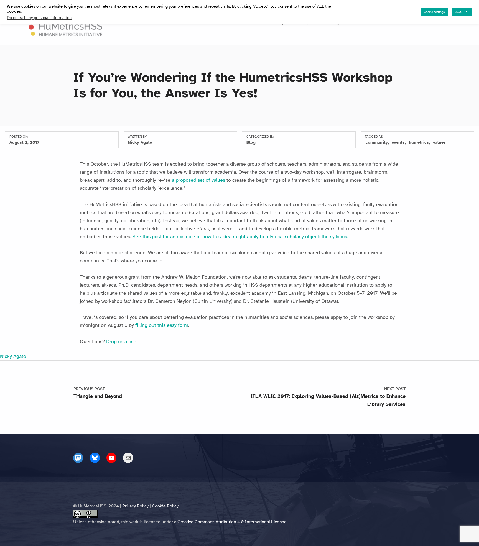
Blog (334, 22)
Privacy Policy (135, 506)
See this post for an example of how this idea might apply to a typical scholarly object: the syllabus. (240, 237)
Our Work (173, 22)
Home (126, 22)
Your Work (204, 22)
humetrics (419, 142)
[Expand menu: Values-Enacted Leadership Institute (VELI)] (323, 22)
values (439, 142)
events (398, 142)
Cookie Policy (165, 506)
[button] (348, 21)
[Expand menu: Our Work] (186, 22)
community (377, 142)
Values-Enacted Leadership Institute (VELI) (272, 22)
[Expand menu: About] (156, 22)
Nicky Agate (140, 142)
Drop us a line (121, 342)
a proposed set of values (198, 180)
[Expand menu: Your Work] (218, 22)
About (146, 22)
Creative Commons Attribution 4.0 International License (232, 522)
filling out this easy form (161, 325)
